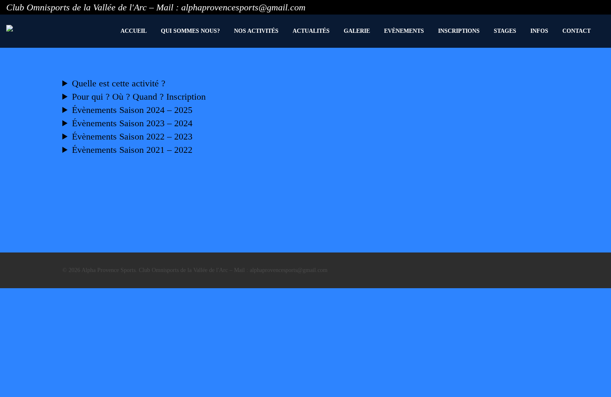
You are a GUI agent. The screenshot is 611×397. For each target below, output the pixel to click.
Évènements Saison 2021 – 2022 (132, 150)
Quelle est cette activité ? (118, 83)
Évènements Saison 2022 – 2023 (132, 136)
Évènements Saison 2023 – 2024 (132, 123)
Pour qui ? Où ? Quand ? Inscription (139, 96)
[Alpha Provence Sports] (9, 28)
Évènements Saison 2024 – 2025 (132, 110)
